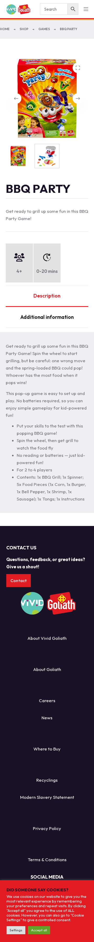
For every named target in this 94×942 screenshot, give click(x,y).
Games (44, 29)
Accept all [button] (39, 930)
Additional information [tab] (47, 317)
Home (5, 29)
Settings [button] (16, 930)
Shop (24, 29)
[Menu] (86, 9)
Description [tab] (46, 296)
